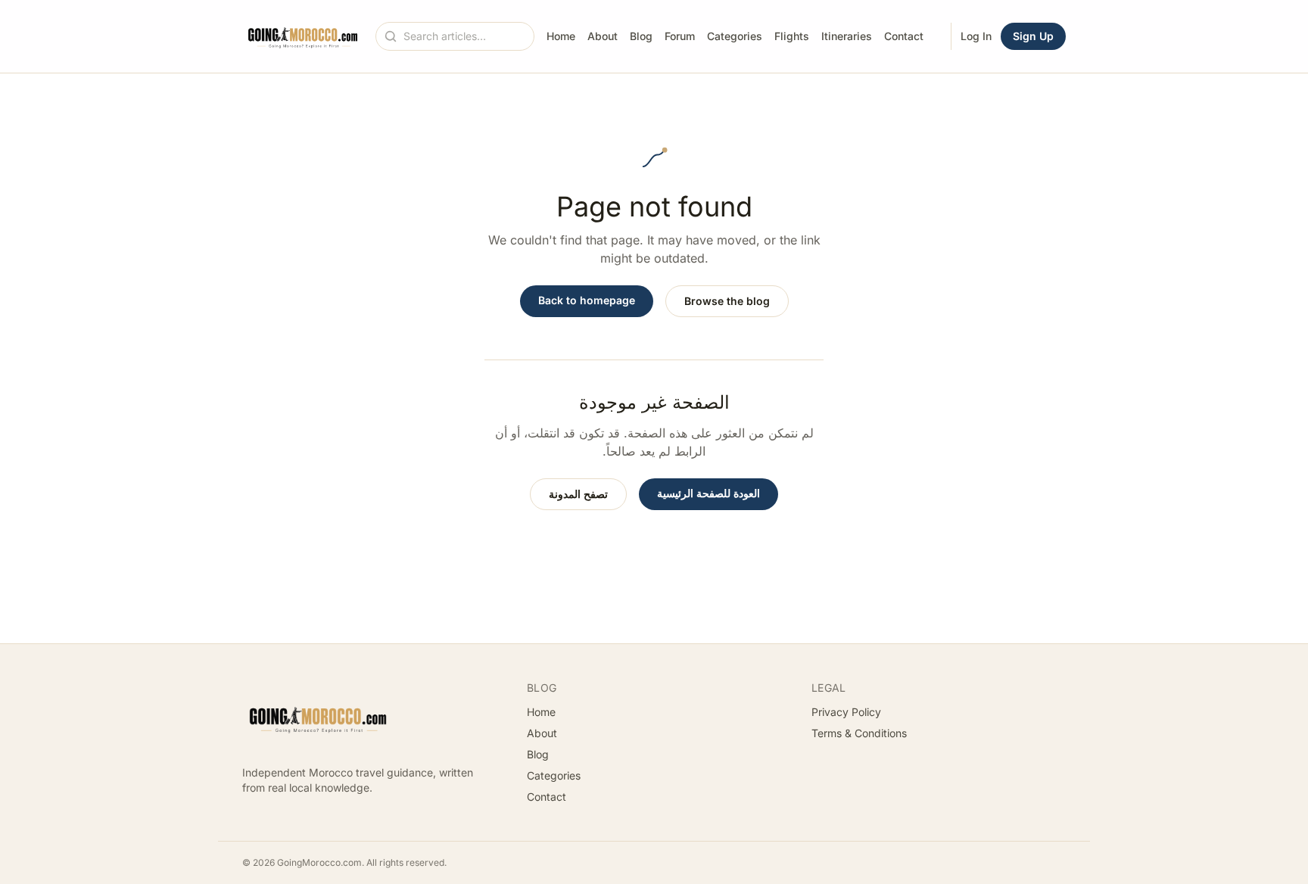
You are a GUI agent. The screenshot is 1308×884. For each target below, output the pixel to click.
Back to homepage (586, 300)
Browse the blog (727, 300)
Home (561, 36)
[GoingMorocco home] (302, 36)
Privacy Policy (846, 711)
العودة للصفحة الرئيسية (708, 493)
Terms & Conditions (859, 733)
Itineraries (846, 36)
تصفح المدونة (578, 493)
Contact (903, 36)
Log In (976, 36)
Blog (641, 36)
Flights (791, 36)
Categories (734, 36)
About (602, 36)
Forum (680, 36)
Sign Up (1033, 36)
